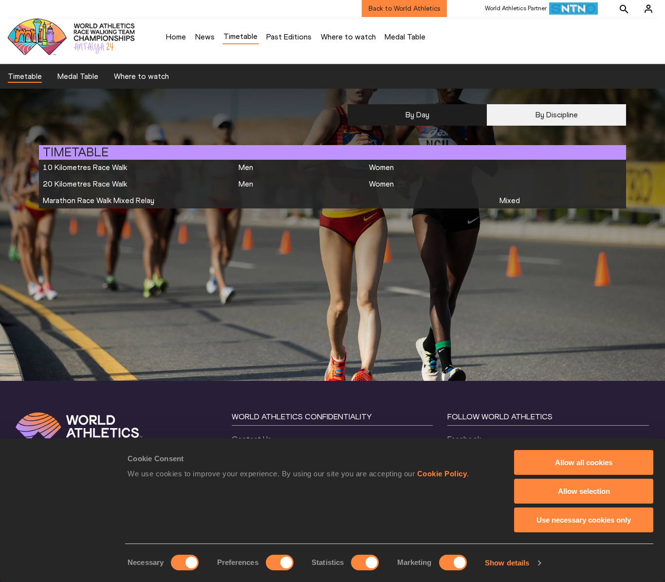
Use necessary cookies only (583, 520)
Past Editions (289, 36)
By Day (417, 114)
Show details (507, 563)
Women (381, 167)
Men (246, 167)
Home (176, 36)
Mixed (509, 200)
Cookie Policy (442, 473)
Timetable (240, 36)
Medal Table (405, 36)
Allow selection (584, 491)
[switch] (280, 562)
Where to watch (348, 36)
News (205, 36)
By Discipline (557, 114)
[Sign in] (648, 9)
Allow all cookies (583, 462)
